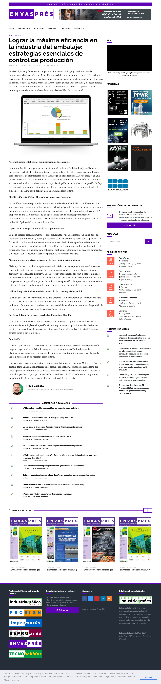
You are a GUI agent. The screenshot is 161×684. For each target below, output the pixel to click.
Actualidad (23, 29)
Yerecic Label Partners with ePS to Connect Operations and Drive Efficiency (53, 484)
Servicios (102, 609)
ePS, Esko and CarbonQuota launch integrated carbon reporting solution (52, 446)
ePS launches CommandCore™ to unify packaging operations (48, 417)
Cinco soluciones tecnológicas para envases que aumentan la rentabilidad (53, 466)
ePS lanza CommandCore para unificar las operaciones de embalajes (51, 408)
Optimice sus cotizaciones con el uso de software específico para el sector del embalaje (59, 475)
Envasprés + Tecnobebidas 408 (98, 570)
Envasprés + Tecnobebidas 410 (25, 570)
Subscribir (131, 225)
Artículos (18, 36)
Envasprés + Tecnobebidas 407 (135, 570)
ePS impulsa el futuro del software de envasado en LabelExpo (48, 494)
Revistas (66, 29)
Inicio (11, 29)
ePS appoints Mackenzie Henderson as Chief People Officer (47, 436)
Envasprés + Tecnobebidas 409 (62, 570)
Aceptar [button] (148, 677)
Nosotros (78, 29)
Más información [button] (11, 680)
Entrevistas (39, 29)
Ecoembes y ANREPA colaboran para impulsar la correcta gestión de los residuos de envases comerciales (134, 377)
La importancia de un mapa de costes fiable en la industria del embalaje (52, 427)
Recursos (52, 29)
